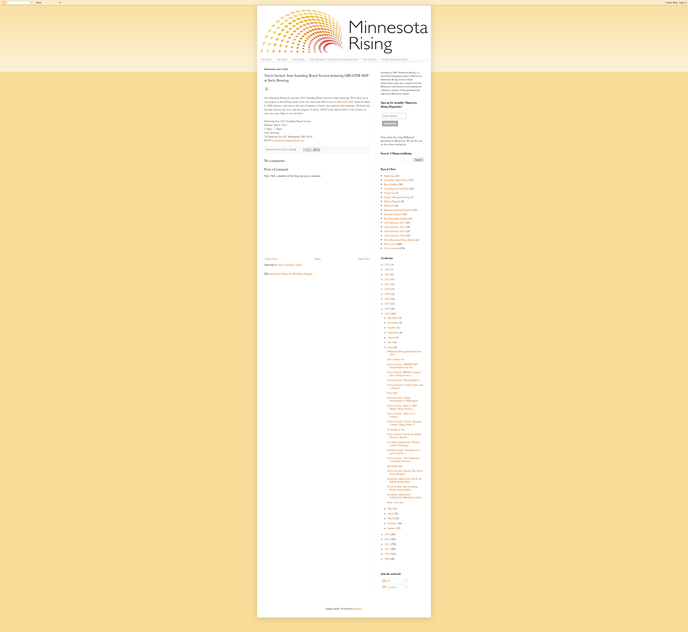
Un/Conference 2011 (394, 222)
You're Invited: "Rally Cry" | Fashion (401, 415)
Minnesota (389, 205)
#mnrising (389, 175)
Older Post (363, 259)
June (390, 347)
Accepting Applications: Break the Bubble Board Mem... (404, 480)
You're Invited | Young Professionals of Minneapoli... (403, 399)
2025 (387, 264)
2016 (387, 308)
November (393, 322)
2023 (387, 274)
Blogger (358, 608)
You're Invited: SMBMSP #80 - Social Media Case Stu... (403, 366)
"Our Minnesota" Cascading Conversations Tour (333, 59)
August (392, 337)
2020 (387, 289)
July (390, 342)
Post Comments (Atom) (290, 264)
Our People (298, 59)
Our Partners (369, 59)
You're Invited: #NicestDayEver (403, 380)
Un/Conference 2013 (394, 231)
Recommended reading (395, 218)
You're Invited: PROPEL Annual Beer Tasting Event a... (403, 373)
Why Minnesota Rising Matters (399, 240)
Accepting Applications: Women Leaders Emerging (403, 443)
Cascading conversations (396, 188)
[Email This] (305, 150)
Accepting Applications (396, 180)
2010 (387, 553)
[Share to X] (312, 150)
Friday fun (389, 193)
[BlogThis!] (308, 150)
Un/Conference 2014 (394, 235)
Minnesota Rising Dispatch (397, 210)
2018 (387, 298)
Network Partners (393, 214)
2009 (387, 558)
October (392, 327)
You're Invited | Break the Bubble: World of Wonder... (404, 435)
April (391, 513)
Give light (392, 392)
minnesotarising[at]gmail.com (289, 140)
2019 (387, 294)
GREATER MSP (345, 101)
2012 (387, 544)
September (393, 332)
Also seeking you (395, 359)
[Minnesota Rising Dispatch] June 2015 (404, 353)
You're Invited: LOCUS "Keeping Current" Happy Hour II (404, 423)
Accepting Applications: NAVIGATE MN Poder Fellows (404, 496)
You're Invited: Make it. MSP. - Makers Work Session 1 (403, 407)
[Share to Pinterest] (318, 150)
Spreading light (395, 466)
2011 (387, 549)
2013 (387, 539)
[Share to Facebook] (315, 150)
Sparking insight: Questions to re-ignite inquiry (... (404, 451)
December (393, 317)
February (393, 523)
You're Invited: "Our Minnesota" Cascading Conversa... (403, 459)
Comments (390, 587)
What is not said (395, 502)
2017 (387, 303)
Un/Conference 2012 (394, 227)
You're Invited (391, 248)
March (391, 518)
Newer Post (271, 259)
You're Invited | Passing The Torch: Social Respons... (405, 472)
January (392, 528)
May (390, 508)
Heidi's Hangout (392, 201)
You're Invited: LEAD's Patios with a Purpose (405, 386)
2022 (387, 279)
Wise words (390, 244)
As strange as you (396, 429)
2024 (387, 269)
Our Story (266, 59)
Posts (388, 581)
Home (318, 259)
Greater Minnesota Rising (394, 59)
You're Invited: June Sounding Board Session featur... (402, 488)
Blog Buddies (391, 184)
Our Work (282, 59)
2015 (387, 313)
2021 (387, 284)
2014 (387, 534)
